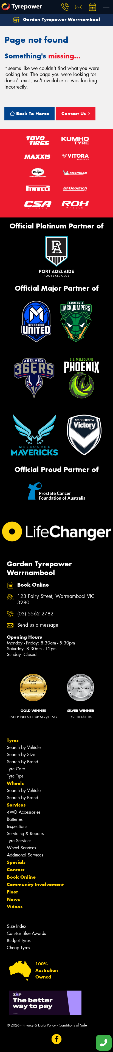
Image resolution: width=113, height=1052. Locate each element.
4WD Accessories (23, 812)
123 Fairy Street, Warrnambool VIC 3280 (56, 599)
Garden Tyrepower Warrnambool (61, 19)
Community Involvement (35, 884)
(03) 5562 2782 (35, 614)
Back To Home (32, 114)
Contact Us (74, 114)
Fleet (12, 892)
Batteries (14, 819)
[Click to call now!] (65, 7)
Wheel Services (21, 848)
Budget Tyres (18, 940)
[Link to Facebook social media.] (57, 1039)
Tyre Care (16, 769)
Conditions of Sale (73, 1025)
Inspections (17, 826)
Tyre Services (19, 841)
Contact (15, 870)
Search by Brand (22, 762)
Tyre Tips (15, 776)
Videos (14, 907)
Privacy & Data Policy (39, 1025)
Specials (16, 862)
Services (16, 805)
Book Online (21, 877)
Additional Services (25, 855)
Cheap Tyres (18, 948)
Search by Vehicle (24, 747)
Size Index (16, 926)
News (13, 899)
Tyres (13, 740)
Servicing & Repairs (25, 833)
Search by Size (21, 754)
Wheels (15, 783)
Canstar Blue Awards (26, 933)
